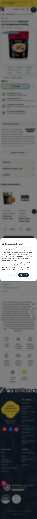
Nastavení (12, 275)
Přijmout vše (23, 275)
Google (23, 250)
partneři (15, 250)
